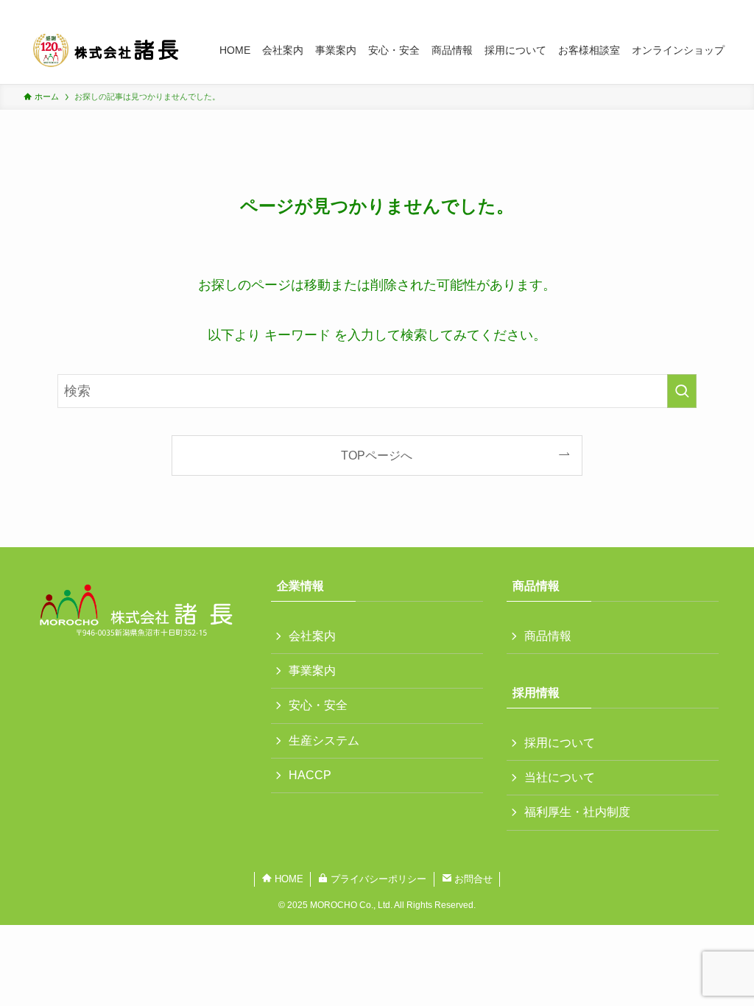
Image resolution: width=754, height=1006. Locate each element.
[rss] (701, 8)
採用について (559, 742)
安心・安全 (318, 705)
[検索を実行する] (682, 391)
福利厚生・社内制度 (577, 812)
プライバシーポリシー (377, 878)
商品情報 (547, 636)
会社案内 (312, 636)
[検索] (720, 8)
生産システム (324, 740)
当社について (559, 777)
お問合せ (472, 878)
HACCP (310, 775)
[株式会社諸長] (104, 50)
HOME (287, 878)
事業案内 (312, 670)
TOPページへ (376, 455)
